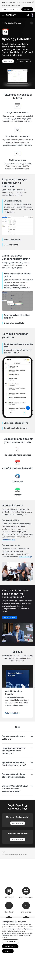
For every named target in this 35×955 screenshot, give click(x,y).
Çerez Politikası (18, 935)
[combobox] (11, 9)
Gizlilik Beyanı (6, 935)
